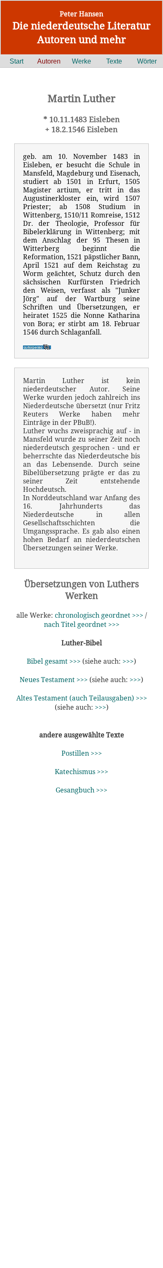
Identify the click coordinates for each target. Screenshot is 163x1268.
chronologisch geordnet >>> (99, 615)
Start (16, 61)
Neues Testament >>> (54, 679)
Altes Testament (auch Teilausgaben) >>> (81, 698)
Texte (114, 61)
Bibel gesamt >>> (54, 661)
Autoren (49, 61)
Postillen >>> (81, 753)
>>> (128, 661)
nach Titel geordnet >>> (82, 624)
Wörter (147, 61)
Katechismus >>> (81, 771)
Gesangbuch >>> (81, 790)
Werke (81, 61)
